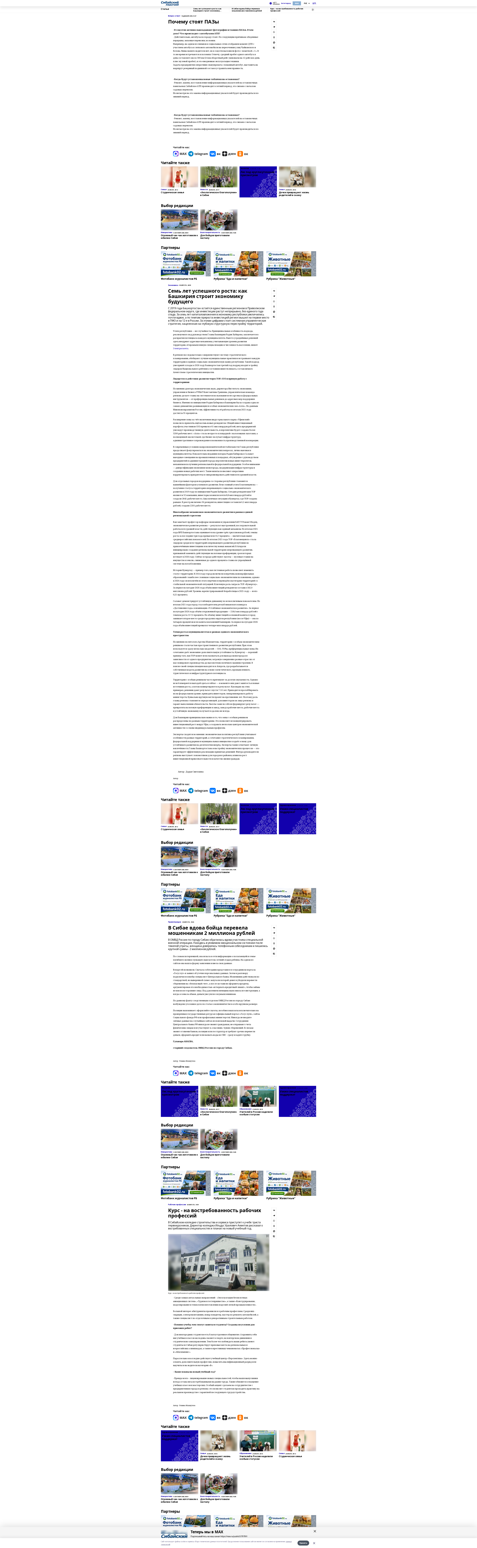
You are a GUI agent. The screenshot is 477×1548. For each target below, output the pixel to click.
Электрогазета (180, 348)
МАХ (297, 3)
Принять (303, 1543)
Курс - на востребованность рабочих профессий (286, 10)
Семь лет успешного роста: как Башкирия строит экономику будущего (207, 10)
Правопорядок (174, 922)
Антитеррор (286, 3)
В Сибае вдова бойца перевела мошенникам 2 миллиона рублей (247, 10)
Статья (165, 9)
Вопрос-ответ (174, 16)
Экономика (173, 285)
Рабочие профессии (177, 1205)
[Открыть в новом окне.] (180, 154)
